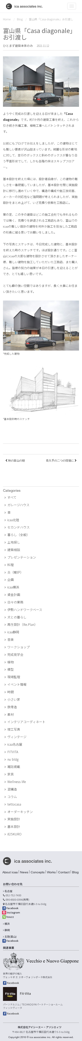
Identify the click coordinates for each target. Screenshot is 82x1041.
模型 (10, 669)
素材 (10, 714)
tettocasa (14, 804)
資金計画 (13, 594)
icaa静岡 (13, 632)
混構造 (12, 789)
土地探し (13, 542)
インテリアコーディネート (26, 721)
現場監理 (13, 676)
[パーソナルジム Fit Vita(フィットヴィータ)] (10, 994)
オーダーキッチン (20, 811)
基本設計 (13, 826)
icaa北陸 (13, 519)
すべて (12, 497)
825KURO (14, 834)
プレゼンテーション (21, 557)
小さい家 (13, 699)
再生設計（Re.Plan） (22, 624)
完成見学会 (15, 654)
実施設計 (13, 819)
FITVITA (12, 751)
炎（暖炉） (15, 572)
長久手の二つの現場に (60, 460)
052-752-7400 (13, 895)
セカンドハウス (18, 527)
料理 (10, 564)
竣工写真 (13, 729)
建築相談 (13, 549)
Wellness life (16, 781)
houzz (10, 917)
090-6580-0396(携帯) (17, 899)
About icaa (10, 872)
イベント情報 (16, 684)
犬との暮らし (16, 617)
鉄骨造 (12, 706)
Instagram (13, 912)
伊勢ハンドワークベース (24, 609)
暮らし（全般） (18, 534)
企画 (10, 579)
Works (51, 872)
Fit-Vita (25, 993)
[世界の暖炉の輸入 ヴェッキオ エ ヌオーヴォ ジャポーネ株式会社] (41, 961)
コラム (12, 796)
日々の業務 (15, 602)
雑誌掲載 (13, 766)
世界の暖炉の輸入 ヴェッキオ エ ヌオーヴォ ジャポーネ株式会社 (27, 975)
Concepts (38, 872)
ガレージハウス (18, 504)
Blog (20, 19)
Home (7, 19)
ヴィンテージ (16, 736)
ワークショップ (18, 647)
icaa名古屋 (14, 744)
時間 (10, 691)
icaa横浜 (13, 587)
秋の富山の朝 (16, 460)
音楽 (10, 639)
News (24, 872)
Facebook (12, 908)
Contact (64, 872)
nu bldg (13, 759)
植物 (10, 662)
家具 (10, 774)
